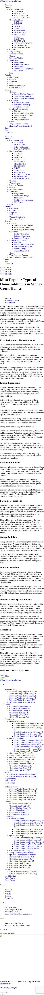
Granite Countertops (16, 721)
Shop (7, 128)
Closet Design (10, 783)
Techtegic (13, 988)
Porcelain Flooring (16, 54)
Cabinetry (13, 92)
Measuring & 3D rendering (24, 98)
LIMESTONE (19, 35)
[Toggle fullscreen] (3, 992)
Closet (11, 122)
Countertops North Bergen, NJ (20, 766)
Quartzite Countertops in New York (22, 757)
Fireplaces (13, 81)
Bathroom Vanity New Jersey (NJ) (22, 700)
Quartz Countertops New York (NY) (27, 751)
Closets (12, 56)
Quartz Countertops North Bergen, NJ (28, 747)
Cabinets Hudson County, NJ (20, 711)
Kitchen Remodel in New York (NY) (23, 776)
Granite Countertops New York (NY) (28, 736)
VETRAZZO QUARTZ (23, 43)
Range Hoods (19, 62)
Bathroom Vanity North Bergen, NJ (22, 698)
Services (8, 90)
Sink (11, 73)
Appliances (13, 60)
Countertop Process (21, 107)
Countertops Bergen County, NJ (21, 753)
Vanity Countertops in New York (21, 755)
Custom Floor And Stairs (23, 115)
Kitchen (8, 772)
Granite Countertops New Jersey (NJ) (28, 734)
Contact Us (9, 132)
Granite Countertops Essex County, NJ (28, 726)
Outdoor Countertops (17, 86)
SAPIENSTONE (20, 45)
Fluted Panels (10, 781)
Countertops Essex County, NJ (20, 762)
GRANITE (18, 22)
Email (2, 675)
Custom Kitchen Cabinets (23, 94)
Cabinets (12, 50)
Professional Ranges (21, 64)
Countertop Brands (16, 9)
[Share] (6, 992)
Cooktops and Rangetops (23, 69)
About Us (8, 5)
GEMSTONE (20, 39)
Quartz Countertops (16, 738)
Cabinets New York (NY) (18, 715)
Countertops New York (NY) (20, 770)
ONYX (17, 37)
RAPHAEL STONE (22, 18)
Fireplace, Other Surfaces (18, 109)
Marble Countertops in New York (21, 759)
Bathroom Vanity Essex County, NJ (22, 694)
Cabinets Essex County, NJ (19, 709)
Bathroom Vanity (11, 689)
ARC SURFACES (21, 16)
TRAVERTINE (20, 33)
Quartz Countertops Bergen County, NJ (28, 740)
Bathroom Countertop (22, 105)
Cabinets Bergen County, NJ (20, 706)
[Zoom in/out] (1, 992)
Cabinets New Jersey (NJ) (19, 717)
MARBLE (18, 26)
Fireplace (17, 111)
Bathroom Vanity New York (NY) (22, 702)
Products (8, 7)
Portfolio (8, 75)
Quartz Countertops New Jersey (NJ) (28, 749)
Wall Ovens (18, 71)
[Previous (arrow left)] (1, 994)
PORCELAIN (19, 41)
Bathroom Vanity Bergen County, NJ (23, 692)
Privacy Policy (5, 984)
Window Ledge (20, 117)
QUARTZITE (19, 28)
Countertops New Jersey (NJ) (20, 768)
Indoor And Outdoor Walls (24, 113)
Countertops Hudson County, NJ (21, 764)
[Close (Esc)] (8, 992)
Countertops (13, 77)
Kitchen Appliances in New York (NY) (23, 774)
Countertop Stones (16, 20)
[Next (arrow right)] (3, 994)
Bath (11, 83)
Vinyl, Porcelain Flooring (18, 124)
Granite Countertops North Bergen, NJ (28, 732)
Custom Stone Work (21, 120)
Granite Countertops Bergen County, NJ (29, 723)
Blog (6, 130)
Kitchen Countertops (21, 103)
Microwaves (18, 67)
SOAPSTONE (19, 30)
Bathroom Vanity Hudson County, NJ (23, 696)
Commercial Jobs (15, 88)
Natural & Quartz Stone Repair (20, 126)
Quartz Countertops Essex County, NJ (28, 743)
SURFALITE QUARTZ (23, 47)
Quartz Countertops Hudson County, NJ (29, 745)
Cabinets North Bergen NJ (19, 713)
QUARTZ (18, 24)
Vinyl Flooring (14, 52)
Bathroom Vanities (16, 58)
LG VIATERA (19, 13)
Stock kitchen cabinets (22, 96)
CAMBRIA (18, 11)
